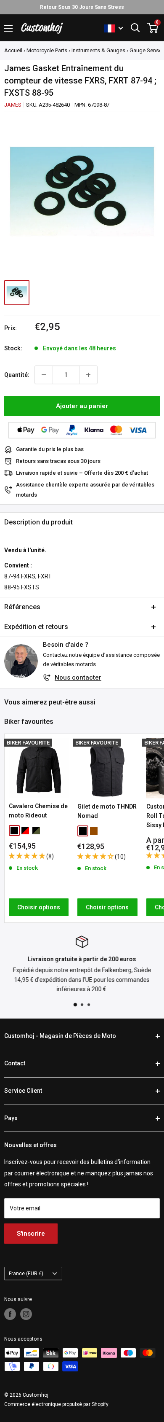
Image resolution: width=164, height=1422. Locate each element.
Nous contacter (78, 677)
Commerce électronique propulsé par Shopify (56, 1404)
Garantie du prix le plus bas (50, 449)
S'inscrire (31, 1233)
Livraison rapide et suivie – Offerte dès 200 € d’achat (82, 473)
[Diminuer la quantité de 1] (44, 375)
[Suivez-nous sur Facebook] (10, 1314)
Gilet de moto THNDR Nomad (107, 811)
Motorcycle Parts (46, 50)
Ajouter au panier (82, 406)
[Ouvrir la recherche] (135, 27)
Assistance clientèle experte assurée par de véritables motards (85, 489)
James (12, 105)
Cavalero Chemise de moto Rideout (38, 811)
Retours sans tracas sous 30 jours (58, 461)
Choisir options (38, 907)
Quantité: (16, 374)
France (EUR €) (26, 1274)
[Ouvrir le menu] (8, 28)
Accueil (13, 50)
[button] (27, 855)
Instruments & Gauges (98, 50)
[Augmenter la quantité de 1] (88, 375)
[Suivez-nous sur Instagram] (26, 1314)
